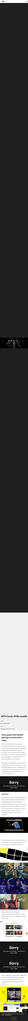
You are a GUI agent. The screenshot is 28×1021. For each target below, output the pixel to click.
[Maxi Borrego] (6, 1)
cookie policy (8, 1015)
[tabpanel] (14, 825)
